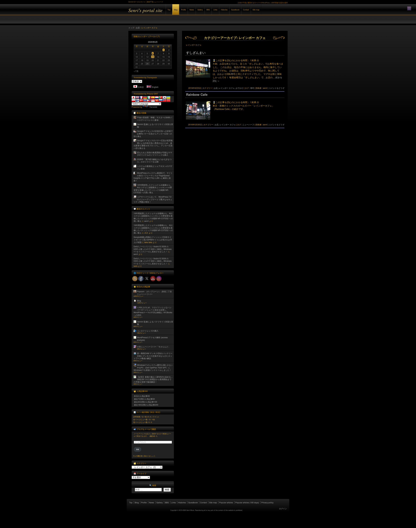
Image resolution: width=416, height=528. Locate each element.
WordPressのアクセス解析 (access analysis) (152, 338)
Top (169, 9)
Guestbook (235, 9)
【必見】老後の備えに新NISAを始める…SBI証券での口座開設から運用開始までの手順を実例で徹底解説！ (153, 379)
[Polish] (133, 100)
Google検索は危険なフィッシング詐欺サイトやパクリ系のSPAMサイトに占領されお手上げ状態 (153, 239)
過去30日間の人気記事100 (145, 401)
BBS (208, 9)
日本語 (141, 87)
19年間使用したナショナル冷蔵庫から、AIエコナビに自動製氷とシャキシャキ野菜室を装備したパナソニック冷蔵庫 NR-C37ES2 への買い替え (153, 188)
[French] (141, 97)
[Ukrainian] (168, 97)
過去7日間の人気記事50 (144, 398)
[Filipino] (149, 100)
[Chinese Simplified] (168, 100)
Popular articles (226, 502)
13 (153, 56)
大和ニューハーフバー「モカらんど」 (153, 346)
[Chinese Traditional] (164, 100)
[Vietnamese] (157, 100)
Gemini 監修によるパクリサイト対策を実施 (155, 125)
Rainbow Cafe (197, 94)
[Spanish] (153, 97)
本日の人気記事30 (142, 396)
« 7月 (136, 71)
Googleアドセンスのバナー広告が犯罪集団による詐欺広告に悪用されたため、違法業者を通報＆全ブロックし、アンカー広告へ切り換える (153, 144)
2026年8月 (153, 41)
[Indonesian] (153, 100)
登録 (137, 449)
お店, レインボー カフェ (224, 88)
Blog (175, 9)
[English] (137, 97)
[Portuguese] (160, 97)
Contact (246, 9)
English (155, 87)
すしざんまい (196, 52)
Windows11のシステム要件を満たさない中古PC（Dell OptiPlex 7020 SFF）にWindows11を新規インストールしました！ (153, 367)
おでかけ (239, 88)
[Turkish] (141, 100)
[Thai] (145, 100)
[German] (145, 97)
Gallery (200, 9)
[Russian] (160, 100)
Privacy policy (267, 502)
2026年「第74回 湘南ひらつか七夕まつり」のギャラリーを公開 (154, 160)
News (191, 9)
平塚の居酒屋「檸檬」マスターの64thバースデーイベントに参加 (154, 118)
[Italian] (149, 97)
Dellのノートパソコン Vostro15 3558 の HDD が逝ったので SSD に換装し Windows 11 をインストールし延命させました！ (153, 249)
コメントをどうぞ (276, 88)
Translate (153, 106)
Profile (183, 9)
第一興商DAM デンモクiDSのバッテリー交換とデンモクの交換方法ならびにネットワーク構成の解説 (153, 356)
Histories (224, 9)
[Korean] (164, 97)
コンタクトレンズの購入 (147, 330)
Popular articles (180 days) (247, 502)
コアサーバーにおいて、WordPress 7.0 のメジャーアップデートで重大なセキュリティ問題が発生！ (153, 199)
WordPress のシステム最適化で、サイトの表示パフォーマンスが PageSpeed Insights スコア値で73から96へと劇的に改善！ (153, 176)
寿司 (252, 88)
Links (215, 9)
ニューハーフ (248, 124)
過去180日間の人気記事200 (146, 404)
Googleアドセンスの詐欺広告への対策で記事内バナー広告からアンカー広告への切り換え (153, 133)
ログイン (283, 508)
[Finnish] (137, 100)
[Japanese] (133, 97)
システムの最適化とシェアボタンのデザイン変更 (154, 167)
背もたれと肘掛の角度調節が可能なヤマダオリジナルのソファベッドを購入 (154, 153)
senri (146, 221)
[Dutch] (157, 97)
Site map (256, 9)
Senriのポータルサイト (164, 12)
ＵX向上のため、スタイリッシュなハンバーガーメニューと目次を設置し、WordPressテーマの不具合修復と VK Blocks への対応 (153, 311)
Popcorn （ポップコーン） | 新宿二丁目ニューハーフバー (154, 292)
